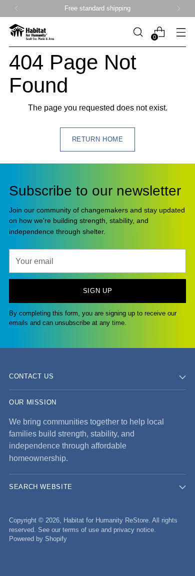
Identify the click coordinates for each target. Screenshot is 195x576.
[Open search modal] (138, 32)
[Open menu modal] (180, 32)
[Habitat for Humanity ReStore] (31, 32)
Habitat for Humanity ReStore (106, 520)
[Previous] (17, 8)
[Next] (179, 8)
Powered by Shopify (38, 539)
